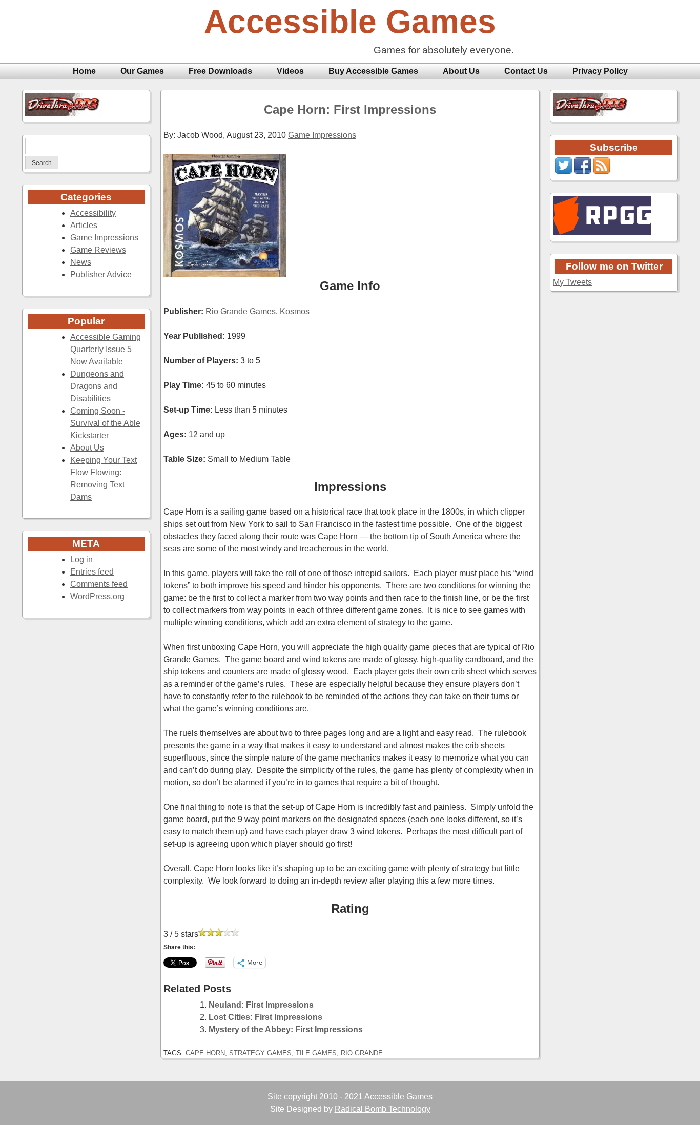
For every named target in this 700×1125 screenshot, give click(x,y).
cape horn (205, 1053)
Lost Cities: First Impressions (265, 1017)
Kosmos (295, 311)
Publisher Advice (101, 274)
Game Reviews (98, 250)
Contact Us (526, 71)
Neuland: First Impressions (261, 1004)
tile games (316, 1053)
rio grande (362, 1053)
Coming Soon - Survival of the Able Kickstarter (105, 423)
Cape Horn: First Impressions (350, 109)
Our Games (142, 71)
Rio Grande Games (240, 311)
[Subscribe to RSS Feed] (601, 171)
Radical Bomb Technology (382, 1108)
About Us (461, 71)
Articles (83, 225)
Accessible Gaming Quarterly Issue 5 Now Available (105, 349)
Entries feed (92, 571)
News (80, 262)
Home (84, 71)
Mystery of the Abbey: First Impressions (286, 1029)
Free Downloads (220, 71)
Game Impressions (104, 237)
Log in (81, 559)
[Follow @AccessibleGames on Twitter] (563, 171)
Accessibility (93, 213)
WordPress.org (97, 596)
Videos (290, 71)
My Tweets (572, 282)
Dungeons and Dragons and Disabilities (97, 386)
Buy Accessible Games (373, 71)
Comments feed (99, 584)
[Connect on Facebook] (582, 171)
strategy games (260, 1053)
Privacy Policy (600, 71)
